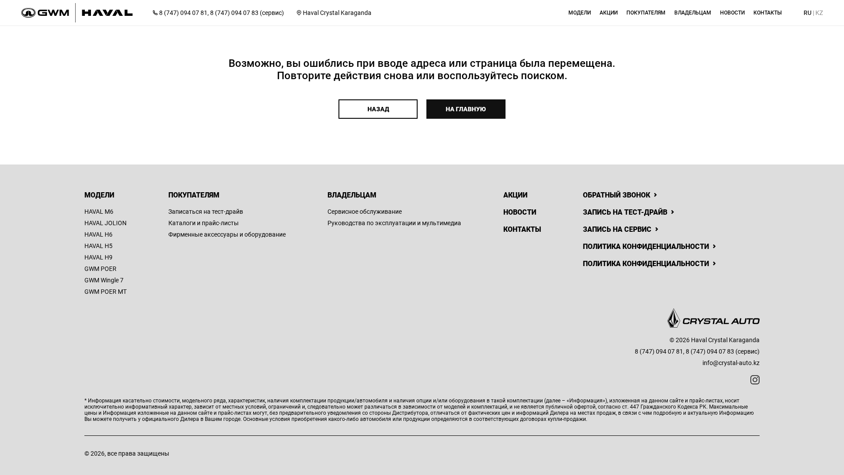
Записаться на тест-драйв (205, 211)
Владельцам (351, 195)
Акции (515, 195)
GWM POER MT (105, 291)
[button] (579, 13)
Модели (99, 195)
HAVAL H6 (98, 234)
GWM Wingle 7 (104, 280)
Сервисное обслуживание (364, 211)
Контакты (522, 229)
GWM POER (100, 268)
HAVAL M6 (98, 211)
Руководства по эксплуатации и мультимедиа (394, 223)
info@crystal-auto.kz (731, 362)
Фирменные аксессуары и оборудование (227, 234)
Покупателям (193, 195)
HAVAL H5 (98, 245)
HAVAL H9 (98, 257)
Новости (519, 212)
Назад (378, 109)
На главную (466, 109)
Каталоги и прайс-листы (203, 223)
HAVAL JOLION (105, 223)
